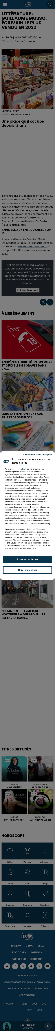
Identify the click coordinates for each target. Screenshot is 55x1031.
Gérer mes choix (27, 570)
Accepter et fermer (27, 559)
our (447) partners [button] (18, 469)
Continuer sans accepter (37, 454)
